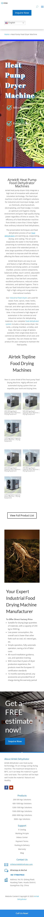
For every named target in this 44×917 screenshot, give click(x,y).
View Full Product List (22, 515)
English (11, 23)
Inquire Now (22, 12)
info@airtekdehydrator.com (21, 864)
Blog (22, 853)
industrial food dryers (19, 298)
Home (6, 34)
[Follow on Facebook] (6, 788)
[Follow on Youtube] (11, 788)
